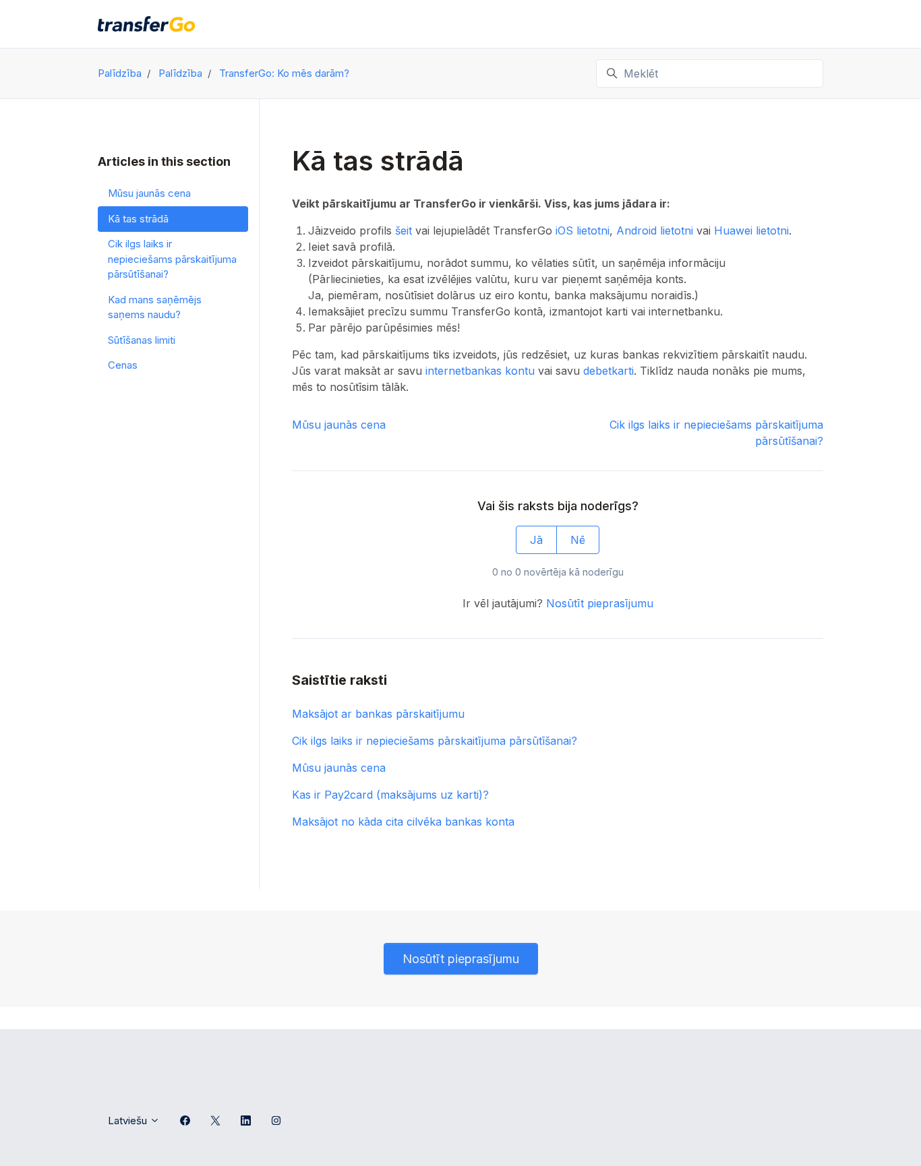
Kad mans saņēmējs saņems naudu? (155, 307)
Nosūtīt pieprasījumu (599, 603)
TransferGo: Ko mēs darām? (284, 73)
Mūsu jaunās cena (339, 424)
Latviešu (129, 1120)
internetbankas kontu (480, 370)
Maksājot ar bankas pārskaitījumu (378, 713)
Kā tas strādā (138, 218)
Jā (536, 540)
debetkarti (608, 370)
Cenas (123, 365)
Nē (577, 540)
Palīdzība (120, 73)
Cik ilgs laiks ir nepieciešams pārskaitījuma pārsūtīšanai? (434, 740)
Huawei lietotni (751, 230)
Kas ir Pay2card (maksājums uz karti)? (390, 794)
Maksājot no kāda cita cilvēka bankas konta (403, 821)
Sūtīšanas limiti (141, 340)
